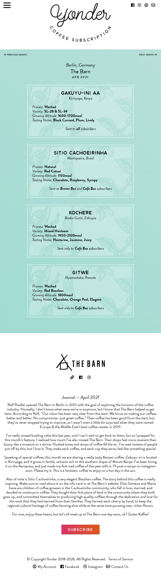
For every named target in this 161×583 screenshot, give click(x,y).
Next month (147, 54)
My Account (47, 566)
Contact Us (119, 566)
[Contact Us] (153, 5)
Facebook (72, 566)
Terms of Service (120, 559)
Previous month (16, 54)
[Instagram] (139, 5)
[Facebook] (132, 5)
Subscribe (80, 529)
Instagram (95, 566)
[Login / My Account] (146, 5)
